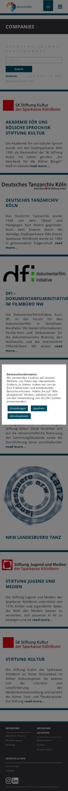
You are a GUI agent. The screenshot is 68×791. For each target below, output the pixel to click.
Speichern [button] (39, 408)
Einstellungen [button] (18, 408)
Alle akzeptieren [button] (19, 416)
